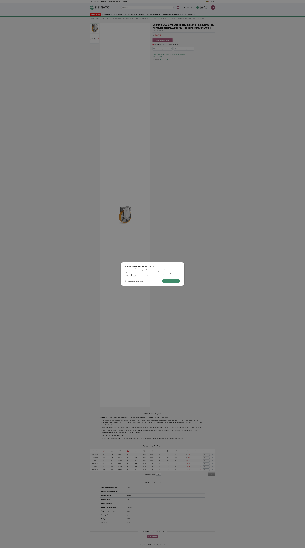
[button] (134, 281)
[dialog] (152, 274)
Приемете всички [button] (171, 281)
